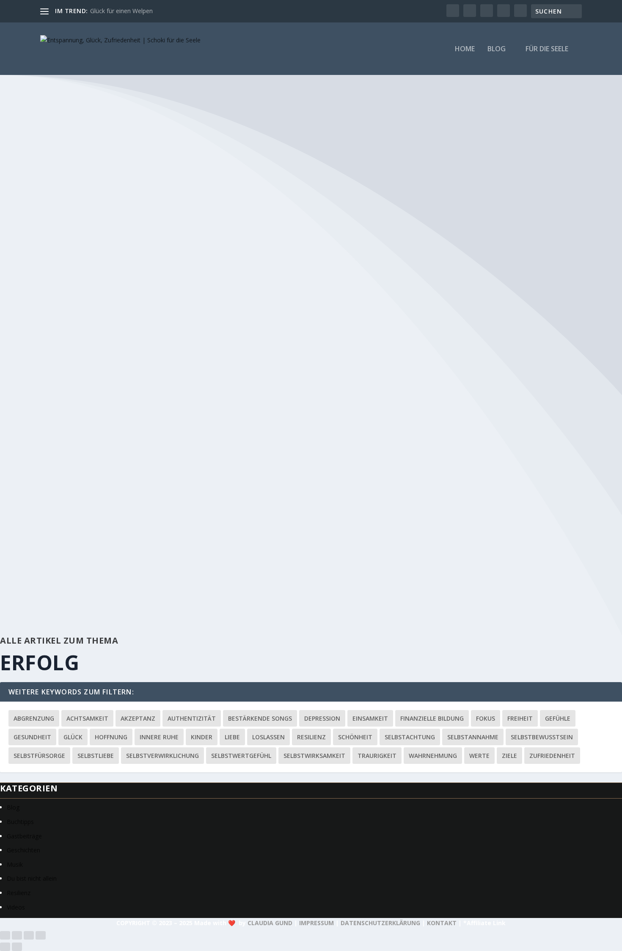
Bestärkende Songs (260, 718)
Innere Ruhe (159, 737)
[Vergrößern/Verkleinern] (5, 935)
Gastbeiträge (24, 836)
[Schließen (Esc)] (41, 935)
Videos (16, 907)
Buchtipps (20, 822)
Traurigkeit (377, 756)
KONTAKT (442, 923)
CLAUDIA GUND (270, 923)
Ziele (509, 756)
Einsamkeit (370, 718)
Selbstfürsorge (39, 756)
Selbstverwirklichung (162, 756)
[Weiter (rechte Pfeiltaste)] (17, 947)
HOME (465, 49)
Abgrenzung (34, 718)
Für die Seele (547, 49)
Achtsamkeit (87, 718)
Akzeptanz (138, 718)
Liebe (232, 737)
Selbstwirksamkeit (314, 756)
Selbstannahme (472, 737)
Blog (496, 49)
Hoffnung (111, 737)
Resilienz (311, 737)
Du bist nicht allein (32, 878)
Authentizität (192, 718)
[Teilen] (29, 935)
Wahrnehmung (433, 756)
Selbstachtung (410, 737)
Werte (479, 756)
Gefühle (557, 718)
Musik (15, 864)
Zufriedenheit (552, 756)
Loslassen (268, 737)
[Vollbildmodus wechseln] (17, 935)
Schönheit (355, 737)
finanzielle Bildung (432, 718)
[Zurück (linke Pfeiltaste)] (5, 947)
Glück (73, 737)
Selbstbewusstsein (542, 737)
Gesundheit (32, 737)
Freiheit (520, 718)
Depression (322, 718)
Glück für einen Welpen (121, 11)
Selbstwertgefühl (241, 756)
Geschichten (23, 850)
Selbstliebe (95, 756)
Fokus (485, 718)
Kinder (201, 737)
